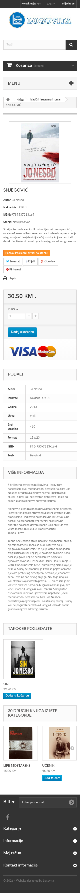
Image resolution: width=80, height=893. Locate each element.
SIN (5, 684)
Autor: (7, 200)
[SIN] (23, 659)
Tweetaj (14, 261)
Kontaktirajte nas (31, 3)
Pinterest (15, 269)
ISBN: (7, 214)
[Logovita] (40, 20)
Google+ (49, 261)
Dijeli (31, 261)
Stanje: (7, 222)
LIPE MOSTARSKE (16, 765)
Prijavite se (68, 3)
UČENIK (48, 765)
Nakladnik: (10, 207)
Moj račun (12, 853)
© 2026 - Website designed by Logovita (28, 880)
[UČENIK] (59, 743)
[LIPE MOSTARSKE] (20, 743)
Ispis (13, 278)
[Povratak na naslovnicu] (8, 99)
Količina (13, 309)
